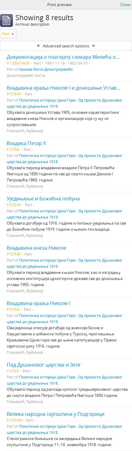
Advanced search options (66, 46)
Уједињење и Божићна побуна (43, 198)
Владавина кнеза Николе (36, 247)
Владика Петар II (26, 143)
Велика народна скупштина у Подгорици (55, 414)
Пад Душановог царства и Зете (43, 364)
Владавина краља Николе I (38, 303)
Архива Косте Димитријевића (46, 69)
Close (125, 4)
